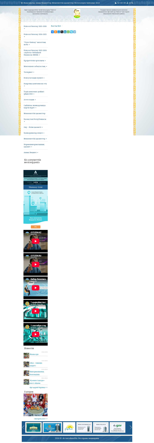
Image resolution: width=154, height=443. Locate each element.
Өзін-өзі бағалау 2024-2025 (35, 34)
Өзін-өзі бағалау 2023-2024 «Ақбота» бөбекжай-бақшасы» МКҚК (35, 52)
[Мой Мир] (58, 31)
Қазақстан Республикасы (35, 119)
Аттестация (29, 99)
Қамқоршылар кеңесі (33, 133)
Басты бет (56, 26)
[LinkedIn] (65, 31)
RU (121, 3)
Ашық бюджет (30, 152)
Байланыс (90, 3)
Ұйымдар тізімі (35, 187)
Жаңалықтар (29, 3)
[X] (62, 31)
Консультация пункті (33, 78)
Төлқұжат (28, 72)
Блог (98, 3)
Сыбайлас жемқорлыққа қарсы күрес (35, 106)
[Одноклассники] (55, 31)
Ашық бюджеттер (43, 3)
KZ (119, 3)
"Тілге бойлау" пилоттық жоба (35, 43)
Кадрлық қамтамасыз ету (35, 83)
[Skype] (71, 31)
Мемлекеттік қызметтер (63, 3)
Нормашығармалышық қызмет (34, 145)
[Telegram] (74, 31)
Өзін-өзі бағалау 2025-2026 (35, 26)
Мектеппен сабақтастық (35, 66)
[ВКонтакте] (52, 31)
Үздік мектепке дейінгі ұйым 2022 (34, 92)
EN (124, 3)
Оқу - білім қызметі (32, 127)
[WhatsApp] (68, 31)
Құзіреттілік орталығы (34, 60)
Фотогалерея (80, 3)
